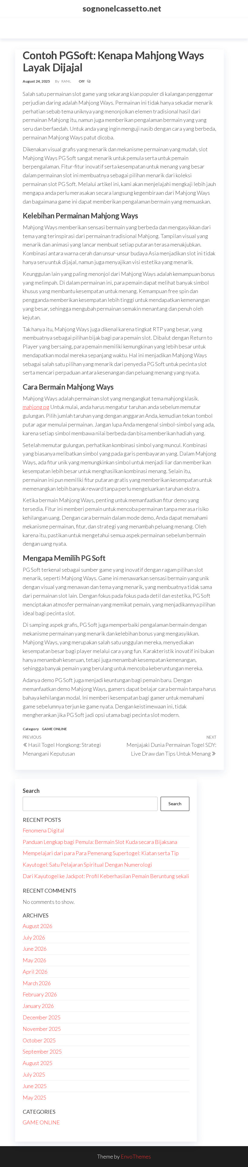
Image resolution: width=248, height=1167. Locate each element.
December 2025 (41, 1017)
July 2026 (34, 937)
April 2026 (35, 971)
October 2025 (39, 1040)
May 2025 (34, 1097)
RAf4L (66, 81)
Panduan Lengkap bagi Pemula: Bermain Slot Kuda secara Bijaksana (100, 841)
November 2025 (42, 1028)
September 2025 (42, 1051)
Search (31, 790)
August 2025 (37, 1063)
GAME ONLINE (54, 729)
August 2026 (37, 926)
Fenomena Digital (43, 830)
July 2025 (34, 1074)
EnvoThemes (136, 1156)
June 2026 (35, 948)
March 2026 (37, 983)
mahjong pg (36, 407)
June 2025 (35, 1086)
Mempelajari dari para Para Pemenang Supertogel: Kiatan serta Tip (101, 853)
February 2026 (40, 994)
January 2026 (38, 1005)
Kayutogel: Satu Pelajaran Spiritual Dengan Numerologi (87, 864)
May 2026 (34, 960)
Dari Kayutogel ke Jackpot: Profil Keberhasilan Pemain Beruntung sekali (106, 876)
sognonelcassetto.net (122, 8)
